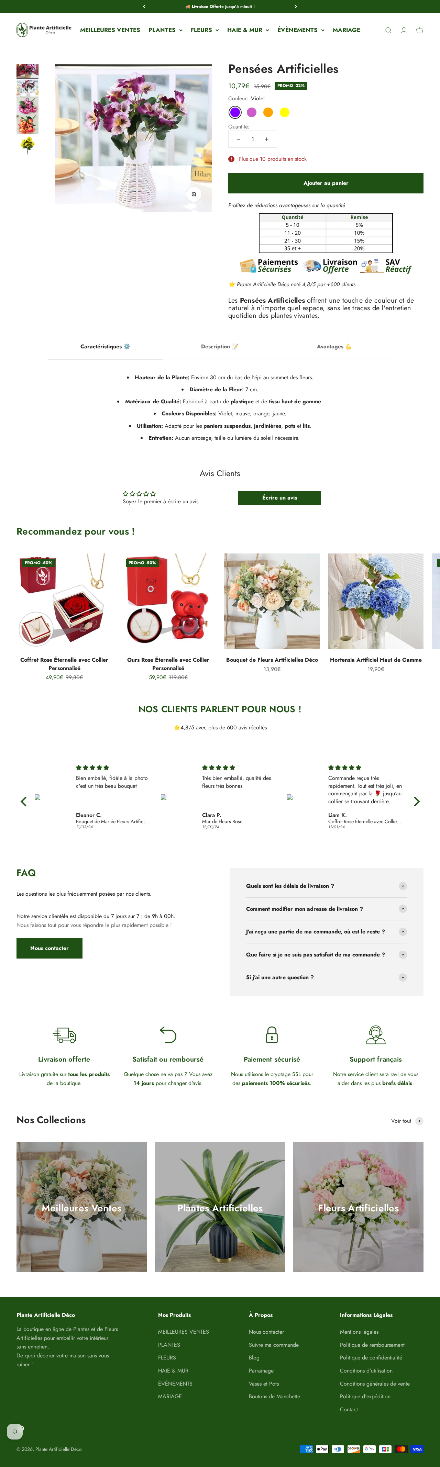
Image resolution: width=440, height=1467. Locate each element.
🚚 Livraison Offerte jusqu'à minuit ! (220, 6)
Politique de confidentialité (371, 1358)
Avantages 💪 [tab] (334, 346)
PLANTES (162, 30)
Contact (349, 1409)
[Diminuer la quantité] (239, 139)
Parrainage (261, 1371)
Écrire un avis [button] (279, 498)
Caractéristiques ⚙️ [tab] (105, 346)
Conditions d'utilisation (366, 1371)
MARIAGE (346, 30)
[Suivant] (296, 6)
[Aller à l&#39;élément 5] (27, 147)
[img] (113, 768)
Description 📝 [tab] (220, 346)
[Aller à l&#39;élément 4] (27, 128)
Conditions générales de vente (375, 1384)
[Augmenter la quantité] (267, 139)
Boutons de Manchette (274, 1396)
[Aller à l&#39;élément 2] (27, 90)
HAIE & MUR (244, 30)
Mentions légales (359, 1332)
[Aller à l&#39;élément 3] (27, 109)
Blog (254, 1358)
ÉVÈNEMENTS (297, 30)
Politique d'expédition (365, 1396)
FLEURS (201, 30)
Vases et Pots (264, 1384)
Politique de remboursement (372, 1345)
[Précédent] (144, 6)
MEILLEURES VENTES (110, 30)
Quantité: (239, 127)
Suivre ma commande (274, 1345)
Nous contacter (49, 948)
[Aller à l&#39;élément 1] (27, 71)
